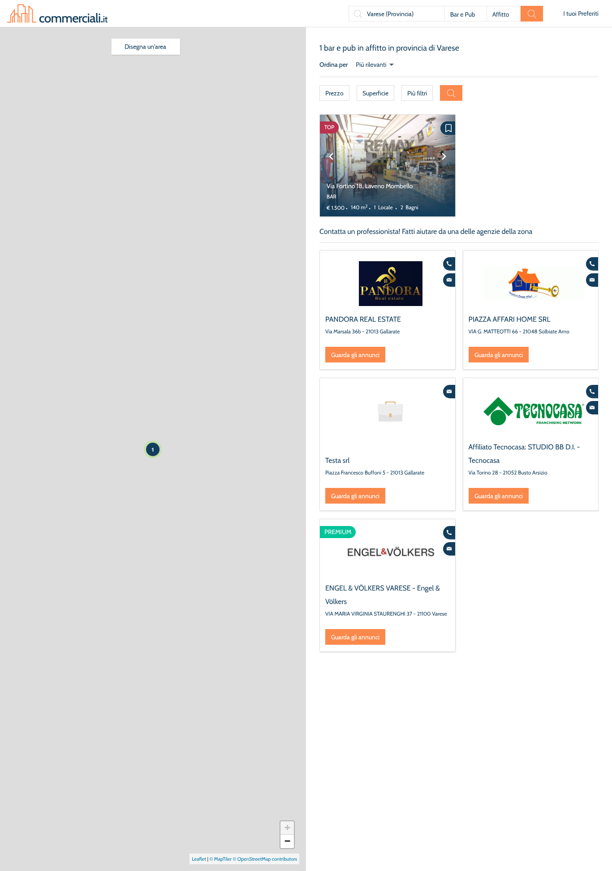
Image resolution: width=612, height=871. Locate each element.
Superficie (375, 93)
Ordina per (333, 64)
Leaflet (199, 859)
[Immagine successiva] (444, 165)
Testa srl (337, 460)
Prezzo (334, 93)
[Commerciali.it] (57, 13)
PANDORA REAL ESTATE (363, 319)
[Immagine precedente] (331, 165)
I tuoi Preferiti (581, 13)
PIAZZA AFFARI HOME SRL (510, 319)
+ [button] (287, 827)
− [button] (287, 841)
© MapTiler (220, 859)
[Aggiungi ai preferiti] (447, 128)
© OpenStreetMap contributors (265, 859)
